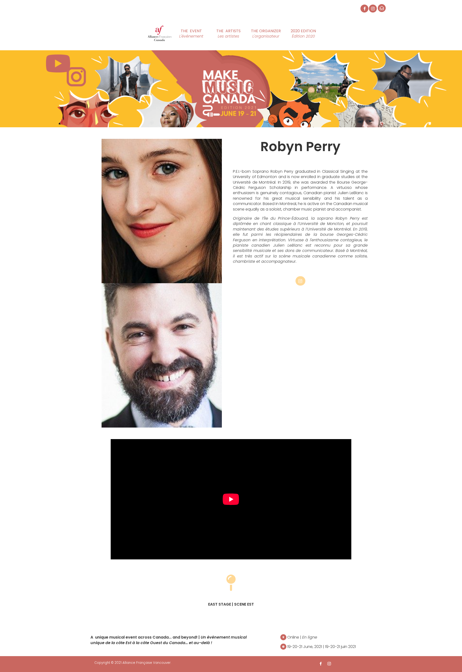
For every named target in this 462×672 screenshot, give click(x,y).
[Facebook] (364, 9)
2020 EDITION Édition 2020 (303, 31)
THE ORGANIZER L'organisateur (261, 31)
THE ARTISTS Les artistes (224, 32)
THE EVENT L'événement (184, 31)
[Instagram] (373, 9)
